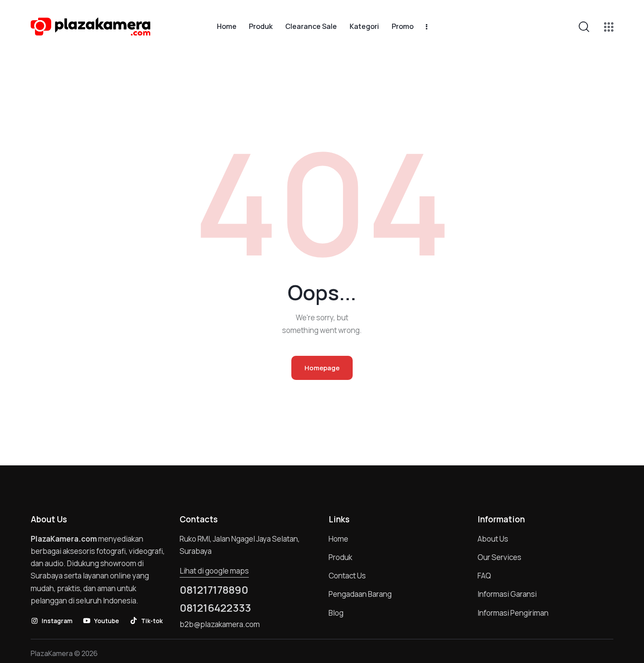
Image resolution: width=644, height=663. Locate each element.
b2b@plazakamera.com (220, 624)
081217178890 (214, 590)
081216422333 (215, 608)
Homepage (322, 367)
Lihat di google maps (214, 571)
